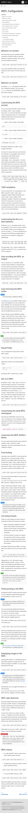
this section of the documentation (13, 645)
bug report (22, 681)
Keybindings (4, 794)
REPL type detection (6, 45)
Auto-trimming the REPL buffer (9, 28)
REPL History (23, 794)
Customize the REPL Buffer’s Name (10, 35)
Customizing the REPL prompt (9, 20)
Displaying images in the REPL (9, 43)
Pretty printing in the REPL (8, 41)
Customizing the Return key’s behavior (11, 24)
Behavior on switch (6, 18)
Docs (9, 2)
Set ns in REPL (5, 31)
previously (9, 301)
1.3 (25, 6)
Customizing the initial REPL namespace (11, 33)
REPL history (5, 46)
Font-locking (5, 37)
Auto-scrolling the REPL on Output (10, 26)
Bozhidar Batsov (17, 802)
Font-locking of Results (8, 39)
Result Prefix (5, 29)
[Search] (23, 2)
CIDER (3, 2)
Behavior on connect (7, 16)
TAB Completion (5, 22)
